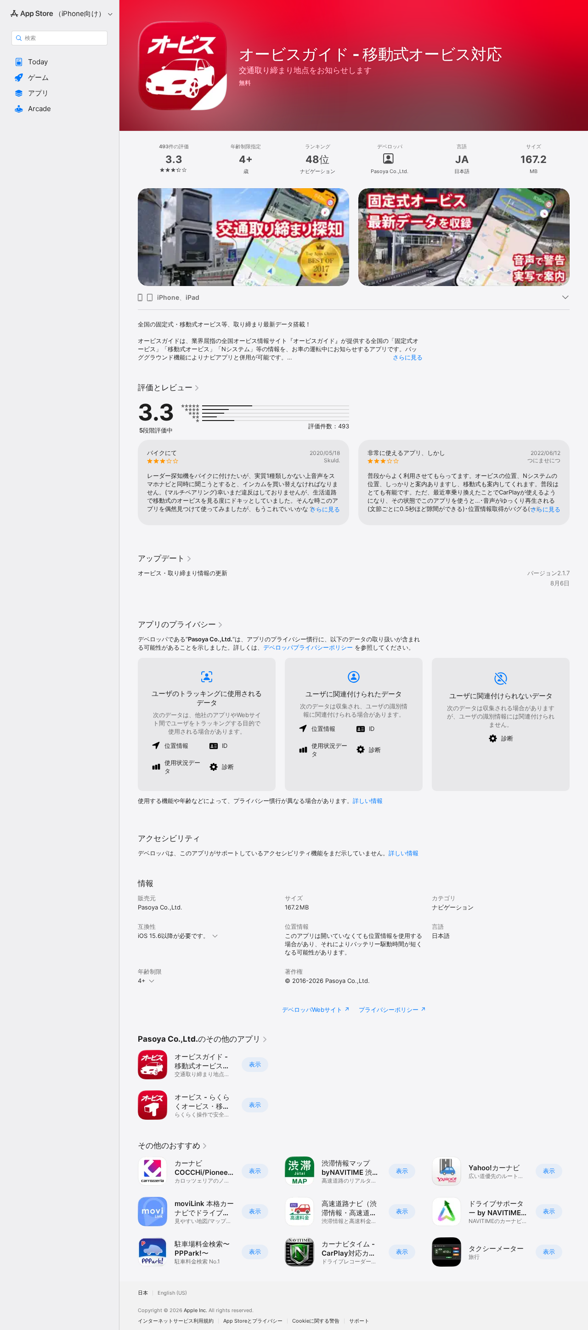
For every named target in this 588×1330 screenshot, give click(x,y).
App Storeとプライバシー (253, 1321)
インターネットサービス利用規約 (176, 1321)
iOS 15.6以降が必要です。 (173, 935)
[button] (59, 62)
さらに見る (408, 357)
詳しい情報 (368, 800)
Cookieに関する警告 (315, 1321)
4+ (142, 980)
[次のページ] (578, 237)
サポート (359, 1321)
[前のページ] (128, 237)
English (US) (172, 1293)
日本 (143, 1293)
